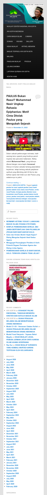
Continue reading (13, 182)
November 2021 (12, 436)
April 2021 (10, 455)
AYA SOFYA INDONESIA (15, 31)
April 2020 (10, 484)
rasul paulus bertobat (23, 201)
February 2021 (11, 460)
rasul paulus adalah (32, 196)
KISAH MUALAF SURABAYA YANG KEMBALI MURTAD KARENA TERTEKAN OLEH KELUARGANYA (21, 347)
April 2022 (10, 431)
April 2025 (10, 399)
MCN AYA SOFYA (19, 185)
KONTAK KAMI (12, 76)
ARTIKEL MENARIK (28, 46)
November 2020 (12, 468)
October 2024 (11, 404)
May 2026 (10, 367)
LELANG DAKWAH (13, 66)
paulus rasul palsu (18, 196)
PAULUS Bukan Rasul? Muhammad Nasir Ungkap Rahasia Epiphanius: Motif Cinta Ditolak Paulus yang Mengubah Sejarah (18, 109)
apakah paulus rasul (25, 187)
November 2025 (12, 383)
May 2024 (10, 407)
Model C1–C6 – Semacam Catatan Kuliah (22, 326)
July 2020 (10, 478)
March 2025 (10, 402)
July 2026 (10, 362)
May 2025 (10, 396)
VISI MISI (19, 41)
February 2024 (11, 412)
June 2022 (10, 428)
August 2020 (11, 476)
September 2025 (12, 388)
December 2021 (12, 433)
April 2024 (10, 410)
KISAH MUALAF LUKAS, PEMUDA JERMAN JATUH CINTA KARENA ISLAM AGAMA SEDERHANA (22, 339)
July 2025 (10, 394)
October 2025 (11, 386)
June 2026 (10, 365)
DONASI (10, 41)
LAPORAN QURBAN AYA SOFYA (18, 71)
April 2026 (10, 370)
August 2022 (11, 425)
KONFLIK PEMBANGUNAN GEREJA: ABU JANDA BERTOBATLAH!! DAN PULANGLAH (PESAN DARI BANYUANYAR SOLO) (23, 229)
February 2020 (11, 486)
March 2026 (10, 372)
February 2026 (11, 375)
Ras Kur (9, 345)
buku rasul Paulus (27, 189)
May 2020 (10, 481)
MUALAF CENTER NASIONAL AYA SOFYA (21, 26)
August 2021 (11, 444)
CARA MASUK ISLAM (14, 36)
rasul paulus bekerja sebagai (16, 198)
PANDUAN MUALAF (14, 61)
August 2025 (11, 391)
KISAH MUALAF (12, 46)
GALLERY (29, 41)
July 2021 (10, 447)
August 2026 (11, 359)
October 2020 (11, 470)
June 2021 (10, 449)
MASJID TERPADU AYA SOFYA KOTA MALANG (19, 53)
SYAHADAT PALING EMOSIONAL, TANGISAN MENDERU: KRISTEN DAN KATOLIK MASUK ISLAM (21, 313)
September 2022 (12, 423)
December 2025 (12, 380)
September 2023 (12, 415)
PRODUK (27, 61)
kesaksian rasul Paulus (14, 194)
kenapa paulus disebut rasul (26, 192)
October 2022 (11, 420)
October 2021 (11, 439)
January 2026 (11, 378)
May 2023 (10, 417)
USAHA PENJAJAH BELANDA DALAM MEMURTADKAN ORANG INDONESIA (20, 321)
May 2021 (10, 452)
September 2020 (12, 473)
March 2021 (10, 457)
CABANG (28, 36)
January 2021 (11, 462)
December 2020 (12, 465)
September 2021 (12, 441)
